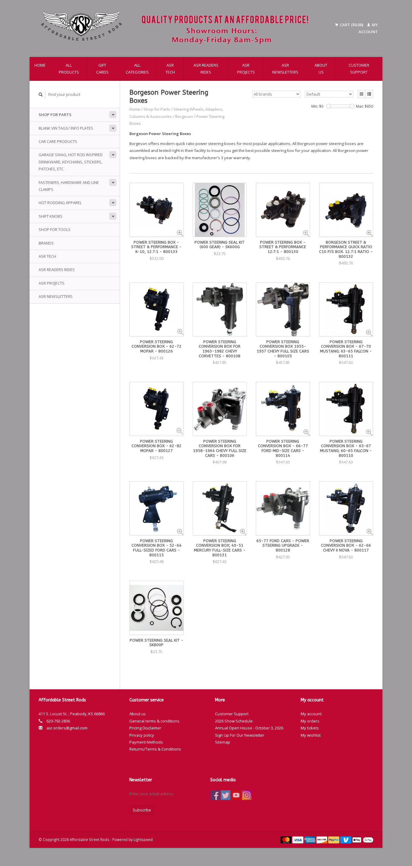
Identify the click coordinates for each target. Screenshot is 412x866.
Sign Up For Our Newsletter (239, 735)
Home (40, 65)
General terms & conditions (154, 721)
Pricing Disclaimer (145, 728)
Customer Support (359, 68)
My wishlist (311, 735)
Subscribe (142, 810)
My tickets (310, 728)
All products (69, 68)
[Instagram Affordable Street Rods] (247, 795)
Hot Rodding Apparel (60, 202)
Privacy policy (141, 735)
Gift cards (102, 68)
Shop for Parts (55, 114)
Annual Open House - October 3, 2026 (249, 728)
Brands (46, 243)
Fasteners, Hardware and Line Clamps (69, 186)
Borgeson (184, 116)
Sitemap (222, 742)
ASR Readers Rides (206, 68)
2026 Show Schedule (234, 721)
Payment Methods (146, 742)
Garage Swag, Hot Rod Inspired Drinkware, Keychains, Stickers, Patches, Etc (71, 162)
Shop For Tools (55, 229)
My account (311, 713)
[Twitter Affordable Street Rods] (225, 795)
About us (321, 68)
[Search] (40, 94)
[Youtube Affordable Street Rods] (236, 795)
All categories (137, 68)
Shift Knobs (50, 216)
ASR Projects (246, 68)
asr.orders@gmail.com (66, 728)
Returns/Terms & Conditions (155, 749)
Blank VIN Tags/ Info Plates (66, 128)
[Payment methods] (286, 839)
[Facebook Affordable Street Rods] (215, 795)
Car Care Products (58, 141)
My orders (310, 721)
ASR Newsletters (285, 68)
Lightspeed (143, 839)
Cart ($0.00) (351, 24)
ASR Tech (170, 68)
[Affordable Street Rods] (177, 28)
